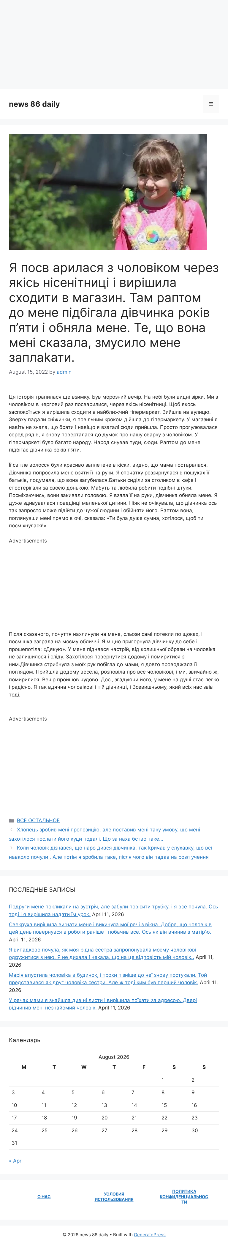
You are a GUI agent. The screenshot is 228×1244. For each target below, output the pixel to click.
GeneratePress (150, 1234)
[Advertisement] (114, 44)
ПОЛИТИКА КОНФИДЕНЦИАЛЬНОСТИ (184, 1196)
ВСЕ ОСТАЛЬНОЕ (38, 820)
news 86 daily (34, 104)
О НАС (44, 1196)
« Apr (15, 1161)
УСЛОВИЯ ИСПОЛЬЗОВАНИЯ (114, 1196)
